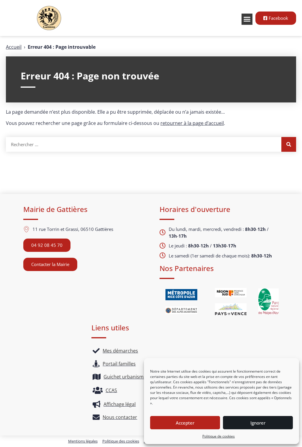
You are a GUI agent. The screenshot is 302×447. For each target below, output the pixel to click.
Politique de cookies (218, 436)
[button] (247, 19)
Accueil (14, 47)
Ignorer (257, 423)
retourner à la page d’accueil (192, 123)
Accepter (185, 423)
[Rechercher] (288, 144)
